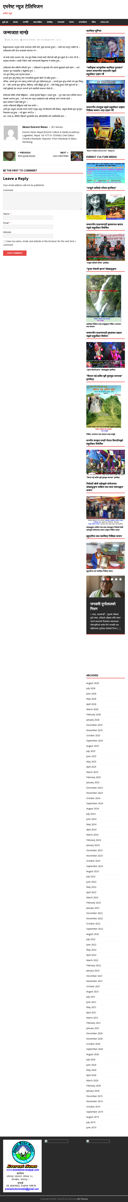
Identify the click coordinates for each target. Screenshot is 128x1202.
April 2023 (91, 892)
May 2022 (91, 949)
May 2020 (91, 1069)
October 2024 (93, 798)
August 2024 (92, 808)
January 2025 (92, 782)
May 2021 (91, 1007)
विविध (94, 22)
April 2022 (91, 954)
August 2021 (92, 991)
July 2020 (90, 1059)
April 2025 (91, 766)
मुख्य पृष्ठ (5, 22)
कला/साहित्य (37, 22)
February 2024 (93, 839)
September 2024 (94, 803)
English (105, 22)
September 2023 (94, 866)
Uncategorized (47, 39)
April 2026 (91, 704)
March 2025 (92, 772)
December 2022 (94, 913)
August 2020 (92, 1054)
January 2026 (92, 719)
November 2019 (94, 1101)
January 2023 (92, 907)
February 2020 (93, 1085)
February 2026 (93, 714)
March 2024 (92, 834)
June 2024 (91, 819)
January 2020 (92, 1090)
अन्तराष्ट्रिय (83, 22)
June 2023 (91, 881)
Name (6, 213)
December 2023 (94, 850)
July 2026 (90, 688)
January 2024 (92, 845)
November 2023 (94, 855)
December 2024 (94, 787)
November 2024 (94, 792)
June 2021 (91, 1002)
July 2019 (90, 1122)
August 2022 (92, 934)
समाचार (15, 22)
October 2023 (93, 860)
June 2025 (91, 756)
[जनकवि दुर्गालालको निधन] (105, 586)
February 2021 (93, 1022)
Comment (8, 190)
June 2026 (91, 693)
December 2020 (94, 1033)
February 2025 (93, 777)
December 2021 (94, 975)
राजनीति (25, 22)
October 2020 (93, 1043)
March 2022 (92, 960)
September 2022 (94, 928)
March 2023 (92, 897)
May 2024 (91, 824)
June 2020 (91, 1064)
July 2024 (90, 813)
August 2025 (92, 745)
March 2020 (92, 1080)
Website (7, 232)
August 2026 (92, 683)
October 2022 (93, 923)
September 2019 (94, 1111)
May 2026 (91, 698)
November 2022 (94, 918)
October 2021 (93, 986)
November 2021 (94, 981)
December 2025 (94, 724)
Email (6, 222)
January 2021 (92, 1028)
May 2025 (91, 761)
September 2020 (94, 1048)
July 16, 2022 (12, 39)
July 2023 (90, 876)
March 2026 (92, 709)
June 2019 (91, 1127)
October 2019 (93, 1106)
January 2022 (92, 970)
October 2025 (93, 735)
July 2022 (90, 939)
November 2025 (94, 730)
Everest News (29, 39)
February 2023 (93, 902)
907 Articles (57, 127)
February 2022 (93, 965)
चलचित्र (50, 22)
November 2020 (94, 1038)
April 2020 (91, 1075)
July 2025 (90, 751)
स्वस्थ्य (71, 22)
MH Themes (82, 1199)
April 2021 (91, 1012)
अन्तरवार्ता (60, 22)
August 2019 (92, 1116)
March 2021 (92, 1017)
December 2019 (94, 1096)
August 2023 (92, 871)
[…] (118, 628)
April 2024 (91, 829)
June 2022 (91, 944)
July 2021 (90, 996)
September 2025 (94, 740)
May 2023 (91, 886)
